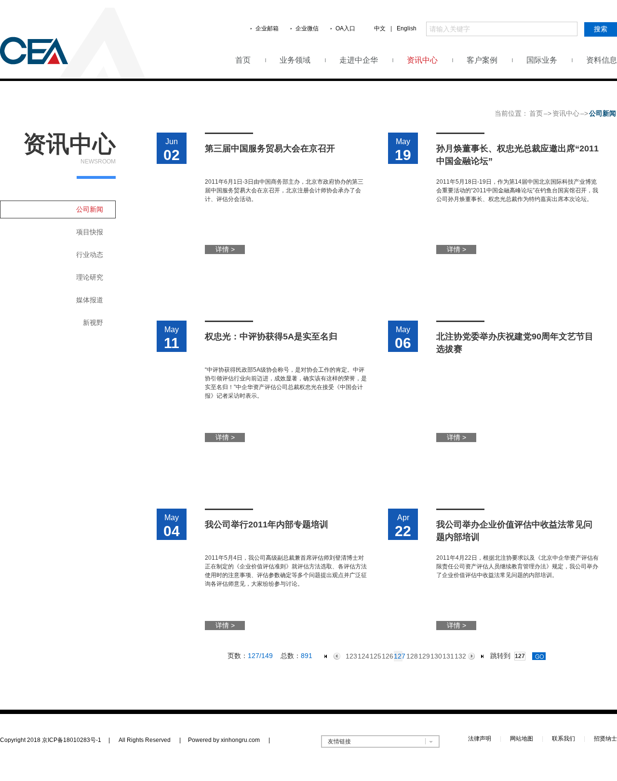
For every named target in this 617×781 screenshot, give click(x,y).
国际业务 (541, 60)
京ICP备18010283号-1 (71, 740)
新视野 (93, 322)
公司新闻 (89, 209)
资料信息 (601, 60)
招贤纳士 (605, 738)
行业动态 (89, 254)
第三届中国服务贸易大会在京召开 (270, 148)
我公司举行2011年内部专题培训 (266, 524)
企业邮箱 (267, 28)
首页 (243, 60)
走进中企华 (358, 60)
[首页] (326, 656)
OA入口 (345, 28)
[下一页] (471, 656)
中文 (380, 28)
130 (434, 656)
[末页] (482, 656)
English (406, 28)
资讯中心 (422, 60)
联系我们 (563, 738)
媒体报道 (89, 300)
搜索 (600, 29)
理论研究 (89, 277)
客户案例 (482, 60)
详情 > (225, 249)
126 (386, 656)
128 (410, 656)
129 (422, 656)
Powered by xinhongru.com (229, 740)
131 (447, 656)
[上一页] (337, 656)
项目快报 (89, 232)
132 (459, 656)
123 (350, 656)
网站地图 (521, 738)
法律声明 (479, 738)
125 (374, 656)
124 (362, 656)
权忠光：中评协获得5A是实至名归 (271, 336)
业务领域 (295, 60)
